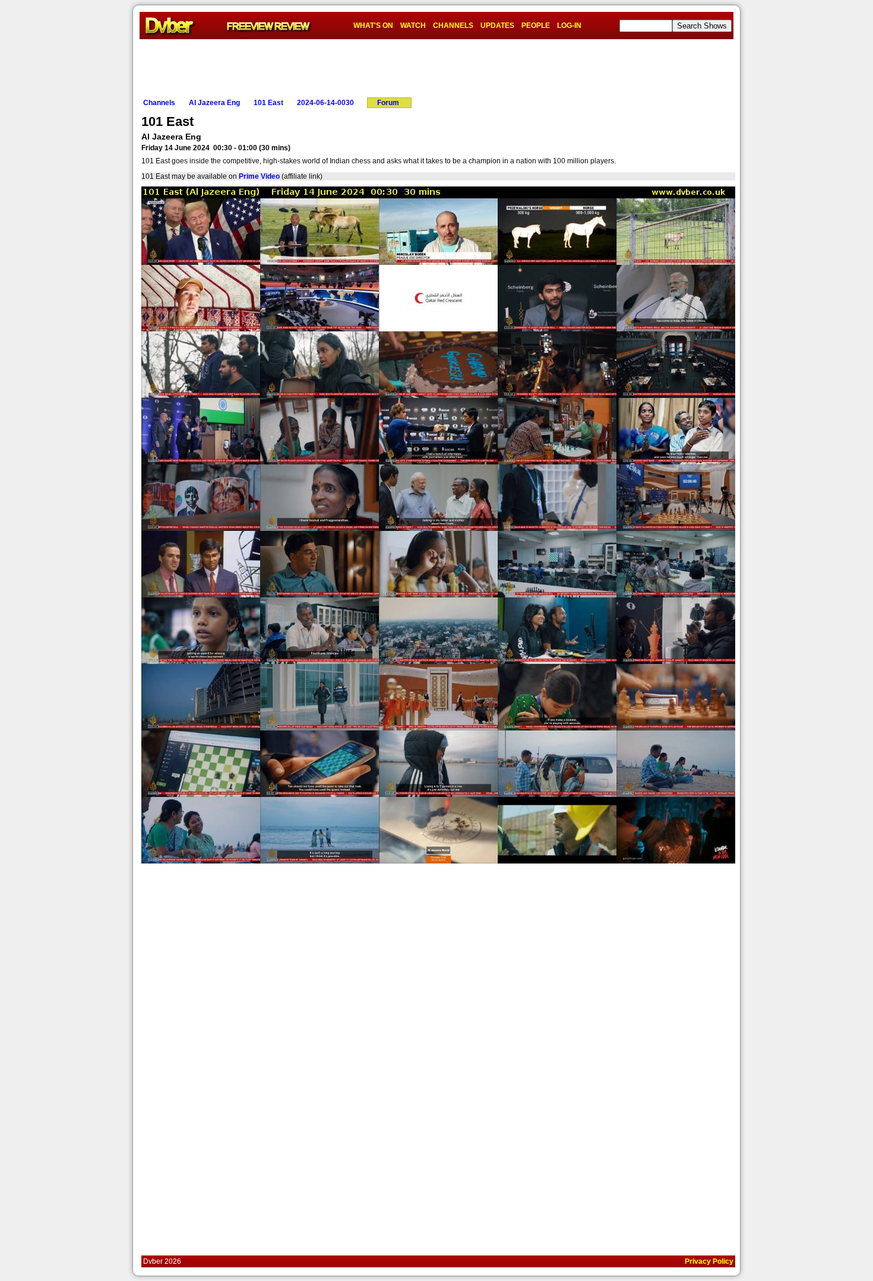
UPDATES (497, 25)
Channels (159, 103)
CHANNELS (453, 25)
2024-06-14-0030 (325, 103)
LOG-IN (569, 25)
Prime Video (259, 176)
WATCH (413, 25)
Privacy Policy (709, 1261)
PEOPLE (535, 25)
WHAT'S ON (373, 25)
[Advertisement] (436, 66)
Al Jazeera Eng (214, 103)
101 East (268, 103)
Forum (388, 103)
